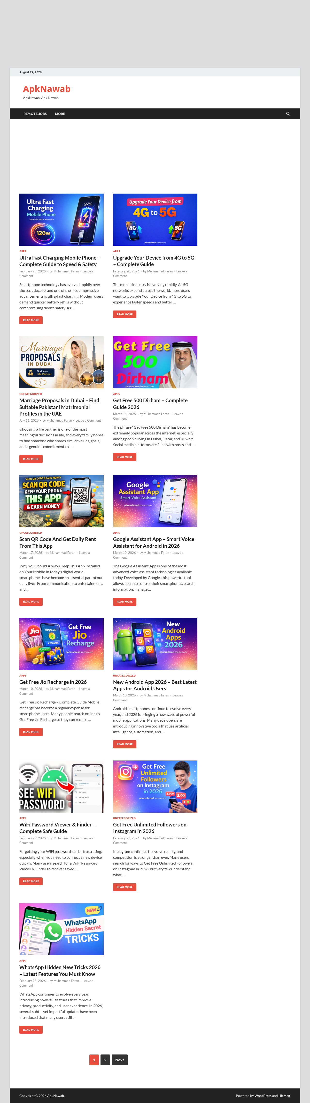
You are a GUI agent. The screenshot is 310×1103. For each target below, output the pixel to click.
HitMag (284, 1096)
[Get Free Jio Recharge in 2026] (61, 644)
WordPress (263, 1096)
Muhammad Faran (66, 271)
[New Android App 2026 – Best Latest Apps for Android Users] (155, 644)
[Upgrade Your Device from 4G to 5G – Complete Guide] (155, 220)
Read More (29, 319)
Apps (22, 251)
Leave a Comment (88, 420)
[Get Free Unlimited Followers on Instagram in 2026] (155, 786)
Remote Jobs (35, 114)
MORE (60, 114)
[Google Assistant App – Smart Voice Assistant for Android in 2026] (155, 501)
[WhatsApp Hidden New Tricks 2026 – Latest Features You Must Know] (61, 929)
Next (119, 1059)
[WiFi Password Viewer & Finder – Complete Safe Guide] (61, 786)
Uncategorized (30, 394)
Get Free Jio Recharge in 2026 (53, 682)
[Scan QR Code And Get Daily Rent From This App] (61, 501)
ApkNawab (47, 89)
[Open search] (288, 114)
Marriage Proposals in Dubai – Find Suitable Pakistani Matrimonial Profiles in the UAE (59, 407)
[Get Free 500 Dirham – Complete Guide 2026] (155, 362)
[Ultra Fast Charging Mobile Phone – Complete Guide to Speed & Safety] (61, 220)
